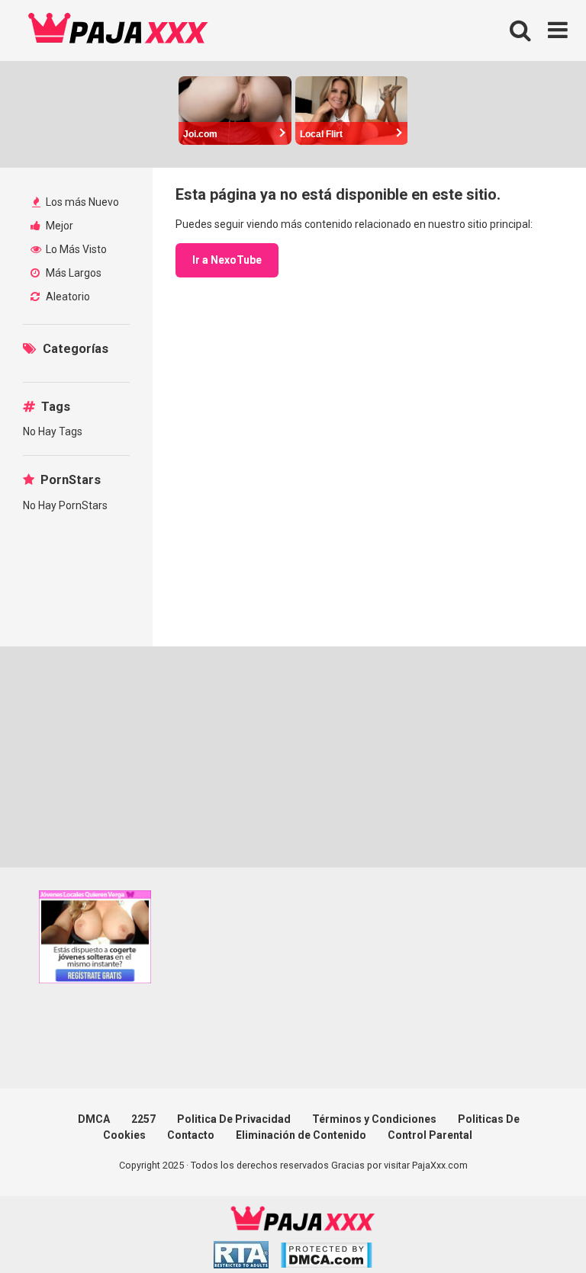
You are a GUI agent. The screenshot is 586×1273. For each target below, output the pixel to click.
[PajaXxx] (118, 30)
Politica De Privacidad (234, 1119)
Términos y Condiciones (374, 1119)
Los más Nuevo (81, 202)
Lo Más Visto (75, 249)
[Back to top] (534, 1227)
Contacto (190, 1135)
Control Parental (430, 1135)
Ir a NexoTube (227, 260)
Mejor (58, 226)
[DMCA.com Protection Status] (326, 1257)
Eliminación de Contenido (301, 1135)
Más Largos (72, 273)
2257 (143, 1119)
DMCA (94, 1119)
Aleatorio (66, 296)
